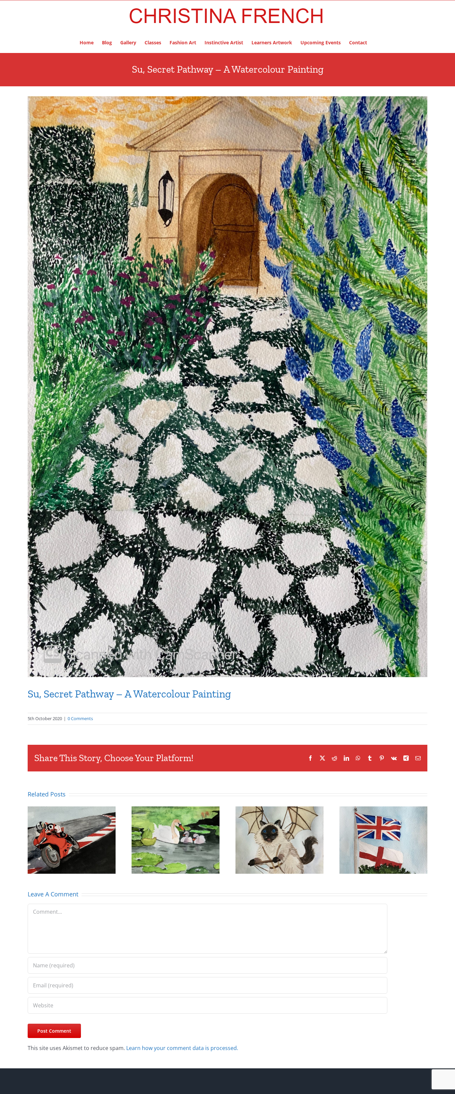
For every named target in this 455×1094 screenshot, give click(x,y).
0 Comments (80, 718)
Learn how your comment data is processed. (182, 1048)
